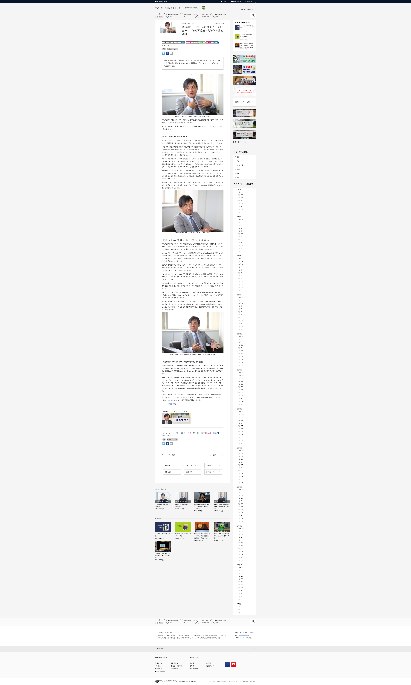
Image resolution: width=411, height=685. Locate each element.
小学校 (237, 161)
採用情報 (245, 681)
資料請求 (249, 1)
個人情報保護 (221, 681)
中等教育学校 (239, 165)
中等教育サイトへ (211, 465)
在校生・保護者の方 (177, 666)
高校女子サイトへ (170, 472)
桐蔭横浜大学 (210, 666)
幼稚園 (237, 157)
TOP (254, 649)
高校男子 (237, 177)
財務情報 (252, 681)
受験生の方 (174, 663)
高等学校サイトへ (211, 472)
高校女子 (237, 173)
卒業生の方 (174, 669)
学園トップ (158, 663)
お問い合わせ (237, 1)
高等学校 (237, 169)
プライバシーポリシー (234, 681)
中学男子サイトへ (191, 465)
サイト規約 (212, 681)
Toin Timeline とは (248, 9)
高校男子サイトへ (191, 472)
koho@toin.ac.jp (244, 635)
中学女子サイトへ (170, 465)
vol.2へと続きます (169, 404)
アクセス (224, 1)
